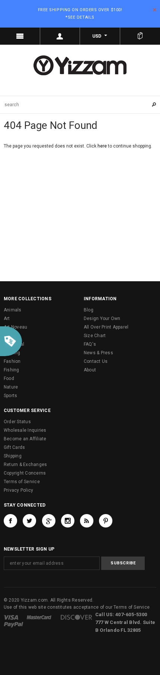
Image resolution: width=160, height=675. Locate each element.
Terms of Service (22, 481)
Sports (10, 395)
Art (7, 318)
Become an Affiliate (25, 438)
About (90, 370)
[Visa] (11, 616)
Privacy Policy (18, 490)
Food (9, 378)
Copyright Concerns (25, 473)
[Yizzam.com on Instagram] (67, 520)
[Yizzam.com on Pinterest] (105, 520)
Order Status (17, 421)
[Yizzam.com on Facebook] (10, 520)
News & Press (98, 352)
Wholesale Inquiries (25, 430)
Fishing (11, 370)
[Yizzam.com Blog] (86, 520)
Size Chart (95, 335)
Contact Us (96, 361)
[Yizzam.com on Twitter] (29, 520)
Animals (13, 310)
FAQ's (90, 344)
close (154, 10)
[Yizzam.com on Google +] (48, 520)
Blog (88, 310)
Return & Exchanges (25, 464)
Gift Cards (14, 447)
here (102, 146)
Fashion (12, 361)
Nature (11, 387)
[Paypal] (13, 624)
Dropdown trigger (60, 36)
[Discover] (76, 616)
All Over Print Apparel (106, 327)
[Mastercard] (39, 616)
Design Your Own (102, 318)
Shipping (13, 456)
